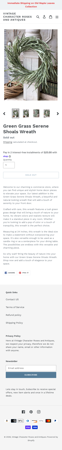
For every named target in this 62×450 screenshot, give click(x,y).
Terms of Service (15, 307)
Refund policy (13, 315)
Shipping (7, 142)
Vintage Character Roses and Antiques (17, 16)
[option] (15, 113)
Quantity (7, 159)
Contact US (12, 299)
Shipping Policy (14, 322)
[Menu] (57, 16)
